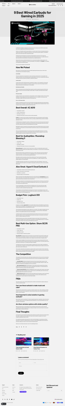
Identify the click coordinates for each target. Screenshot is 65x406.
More (8, 5)
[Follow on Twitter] (5, 399)
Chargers (3, 5)
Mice (9, 3)
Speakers (13, 3)
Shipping (3, 392)
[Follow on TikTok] (14, 399)
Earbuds (19, 3)
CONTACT (53, 3)
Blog (13, 390)
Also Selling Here (38, 388)
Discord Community (39, 387)
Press (13, 388)
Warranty (3, 390)
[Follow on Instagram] (7, 399)
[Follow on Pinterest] (9, 399)
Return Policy (4, 393)
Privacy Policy (34, 359)
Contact (13, 392)
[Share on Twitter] (21, 327)
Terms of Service (40, 359)
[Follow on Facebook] (2, 399)
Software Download (60, 3)
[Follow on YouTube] (11, 399)
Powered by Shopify (10, 402)
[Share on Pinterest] (24, 327)
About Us (13, 387)
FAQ (2, 388)
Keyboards (3, 3)
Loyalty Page (38, 390)
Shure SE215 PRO (18, 235)
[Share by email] (26, 327)
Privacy (3, 395)
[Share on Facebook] (19, 327)
